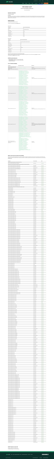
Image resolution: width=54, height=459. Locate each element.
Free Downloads (46, 3)
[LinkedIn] (46, 454)
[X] (45, 454)
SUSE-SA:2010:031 (11, 59)
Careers (11, 454)
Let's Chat (31, 454)
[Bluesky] (47, 454)
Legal (13, 454)
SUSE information (11, 20)
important (17, 23)
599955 (13, 55)
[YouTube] (42, 454)
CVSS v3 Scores (9, 38)
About (20, 454)
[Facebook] (43, 454)
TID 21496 (35, 54)
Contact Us (42, 3)
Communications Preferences (24, 454)
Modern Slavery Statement (17, 454)
